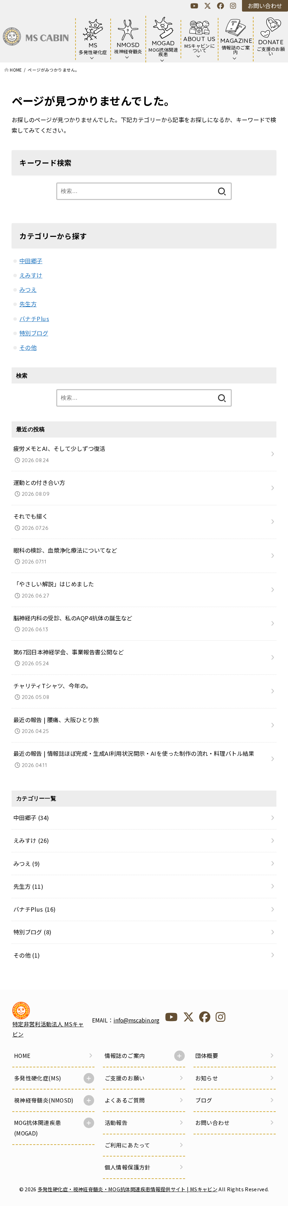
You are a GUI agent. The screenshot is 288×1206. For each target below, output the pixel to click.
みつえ (28, 289)
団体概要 (206, 1056)
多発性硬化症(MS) (37, 1078)
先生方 (28, 304)
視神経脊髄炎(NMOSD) (44, 1100)
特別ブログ (33, 333)
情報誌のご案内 (125, 1056)
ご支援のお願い (125, 1078)
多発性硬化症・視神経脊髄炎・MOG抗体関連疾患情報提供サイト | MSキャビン (127, 1189)
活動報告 (116, 1123)
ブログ (203, 1100)
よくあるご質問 (125, 1100)
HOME (22, 1056)
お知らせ (206, 1078)
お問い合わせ (265, 5)
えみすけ (30, 275)
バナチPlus (34, 318)
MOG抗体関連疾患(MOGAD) (37, 1128)
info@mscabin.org (136, 1020)
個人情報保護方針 (128, 1167)
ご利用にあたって (127, 1145)
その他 (28, 347)
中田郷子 (30, 260)
